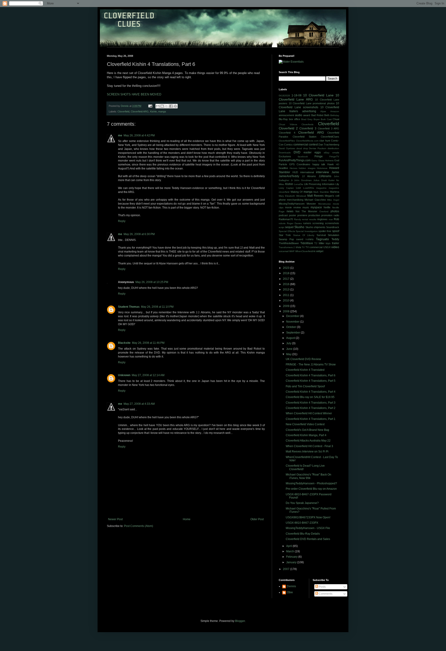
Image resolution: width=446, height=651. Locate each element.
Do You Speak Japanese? (302, 503)
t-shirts (310, 239)
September (293, 332)
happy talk (318, 164)
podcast (283, 215)
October (291, 327)
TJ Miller (319, 243)
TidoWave (306, 243)
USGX (327, 247)
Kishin (153, 111)
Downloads (285, 152)
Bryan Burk (320, 119)
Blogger (240, 621)
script (281, 227)
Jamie (335, 172)
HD (337, 164)
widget (319, 251)
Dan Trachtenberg (328, 144)
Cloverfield (123, 111)
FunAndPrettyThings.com (295, 160)
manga (162, 111)
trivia (298, 247)
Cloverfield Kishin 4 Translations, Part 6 (310, 375)
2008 (286, 311)
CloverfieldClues (330, 136)
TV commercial (313, 247)
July (289, 343)
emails (335, 152)
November (293, 321)
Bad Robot (317, 115)
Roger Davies (294, 223)
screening (318, 223)
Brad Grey (307, 119)
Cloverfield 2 (288, 128)
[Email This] (157, 106)
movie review (293, 207)
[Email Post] (150, 106)
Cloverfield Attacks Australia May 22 (308, 440)
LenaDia (298, 184)
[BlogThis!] (162, 106)
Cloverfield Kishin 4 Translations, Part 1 (310, 419)
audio (298, 115)
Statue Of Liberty (304, 235)
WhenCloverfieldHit (305, 251)
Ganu (314, 160)
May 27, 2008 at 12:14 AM (148, 375)
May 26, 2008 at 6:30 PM (139, 234)
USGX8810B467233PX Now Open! (308, 517)
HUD (295, 172)
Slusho (299, 227)
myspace (316, 207)
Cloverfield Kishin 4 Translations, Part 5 (310, 380)
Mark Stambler (321, 192)
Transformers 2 (287, 247)
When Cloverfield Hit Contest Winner (309, 413)
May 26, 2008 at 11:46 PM (148, 342)
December (293, 316)
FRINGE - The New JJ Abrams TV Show (311, 364)
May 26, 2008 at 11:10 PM (157, 306)
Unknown (124, 375)
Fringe (319, 156)
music (305, 207)
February (292, 556)
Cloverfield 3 (307, 128)
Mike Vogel (333, 200)
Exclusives (285, 156)
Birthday (334, 115)
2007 (286, 569)
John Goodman (303, 180)
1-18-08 (297, 95)
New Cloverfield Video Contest (305, 424)
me (120, 135)
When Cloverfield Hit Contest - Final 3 (309, 446)
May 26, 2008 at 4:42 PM (139, 135)
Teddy (335, 239)
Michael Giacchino (315, 199)
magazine (321, 188)
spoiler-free (324, 231)
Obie (290, 592)
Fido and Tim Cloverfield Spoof (305, 386)
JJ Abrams (309, 176)
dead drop (302, 148)
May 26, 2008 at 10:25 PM (151, 282)
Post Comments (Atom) (138, 526)
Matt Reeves (315, 195)
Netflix (327, 207)
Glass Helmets (326, 160)
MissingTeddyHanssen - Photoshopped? (311, 483)
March (290, 551)
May (289, 354)
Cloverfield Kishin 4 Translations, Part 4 (310, 391)
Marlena (334, 191)
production (314, 215)
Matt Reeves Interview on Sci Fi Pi (307, 451)
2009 (286, 306)
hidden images (307, 168)
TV (303, 247)
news (290, 211)
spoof (335, 231)
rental (305, 219)
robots (282, 223)
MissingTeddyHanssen (292, 203)
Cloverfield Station (305, 136)
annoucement (286, 115)
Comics (288, 144)
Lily (337, 184)
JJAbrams (325, 176)
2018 (286, 273)
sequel (289, 227)
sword (299, 239)
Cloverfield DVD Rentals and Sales (308, 539)
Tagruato (322, 239)
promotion (326, 215)
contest (313, 144)
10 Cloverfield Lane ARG (309, 97)
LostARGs (308, 188)
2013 (286, 289)
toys (328, 243)
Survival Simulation (328, 235)
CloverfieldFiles (287, 140)
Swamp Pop (286, 239)
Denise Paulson (317, 148)
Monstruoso (324, 203)
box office (294, 119)
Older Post (257, 519)
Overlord (323, 211)
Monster (311, 203)
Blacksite (124, 342)
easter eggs (312, 152)
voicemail (284, 251)
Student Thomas (129, 306)
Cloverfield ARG (140, 111)
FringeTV (334, 156)
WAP (292, 251)
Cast (329, 119)
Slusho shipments (315, 227)
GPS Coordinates (299, 164)
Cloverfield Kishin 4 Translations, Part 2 (310, 408)
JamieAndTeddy (289, 176)
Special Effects (287, 231)
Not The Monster (306, 211)
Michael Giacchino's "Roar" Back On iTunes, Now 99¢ (308, 476)
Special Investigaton (307, 231)
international (307, 172)
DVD (297, 152)
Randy (297, 219)
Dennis (291, 586)
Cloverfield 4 (287, 132)
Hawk (330, 164)
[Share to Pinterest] (175, 106)
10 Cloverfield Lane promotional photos (312, 103)
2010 (286, 300)
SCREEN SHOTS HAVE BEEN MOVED (134, 94)
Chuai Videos (288, 124)
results (312, 219)
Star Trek (285, 235)
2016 (286, 284)
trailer (335, 243)
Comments (325, 593)
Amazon (334, 111)
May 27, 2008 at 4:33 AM (139, 403)
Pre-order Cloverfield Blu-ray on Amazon (311, 488)
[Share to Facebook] (171, 106)
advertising (309, 111)
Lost (298, 187)
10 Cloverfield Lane (318, 95)
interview (322, 172)
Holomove (322, 168)
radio (336, 215)
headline (283, 168)
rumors (307, 223)
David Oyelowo (287, 148)
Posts (322, 586)
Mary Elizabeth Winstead (292, 196)
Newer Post (115, 519)
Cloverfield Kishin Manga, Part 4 (306, 435)
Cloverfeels (307, 124)
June (289, 349)
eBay (326, 152)
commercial (300, 144)
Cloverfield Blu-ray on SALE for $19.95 (310, 397)
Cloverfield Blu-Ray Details (303, 533)
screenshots (332, 223)
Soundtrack (332, 227)
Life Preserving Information (319, 184)
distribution (333, 148)
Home (186, 519)
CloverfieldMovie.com (307, 140)
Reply (121, 221)
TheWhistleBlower (289, 243)
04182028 (284, 95)
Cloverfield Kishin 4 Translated (305, 369)
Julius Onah (320, 180)
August (291, 338)
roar (331, 219)
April (289, 546)
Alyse (323, 111)
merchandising (295, 199)
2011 (286, 295)
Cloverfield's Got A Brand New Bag (307, 430)
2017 (286, 278)
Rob (336, 219)
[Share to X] (166, 106)
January (291, 562)
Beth (326, 115)
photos (335, 211)
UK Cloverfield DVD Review (303, 359)
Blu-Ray (283, 119)
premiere (302, 215)
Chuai (336, 119)
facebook (303, 156)
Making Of (297, 191)
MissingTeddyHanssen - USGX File (308, 528)
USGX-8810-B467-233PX (302, 522)
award (306, 115)
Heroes (293, 168)
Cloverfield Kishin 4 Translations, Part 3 (310, 402)
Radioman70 (286, 219)
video (335, 247)
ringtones (322, 219)
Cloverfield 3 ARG (328, 128)
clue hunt (324, 140)
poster (292, 215)
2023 (286, 268)
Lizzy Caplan (286, 188)
